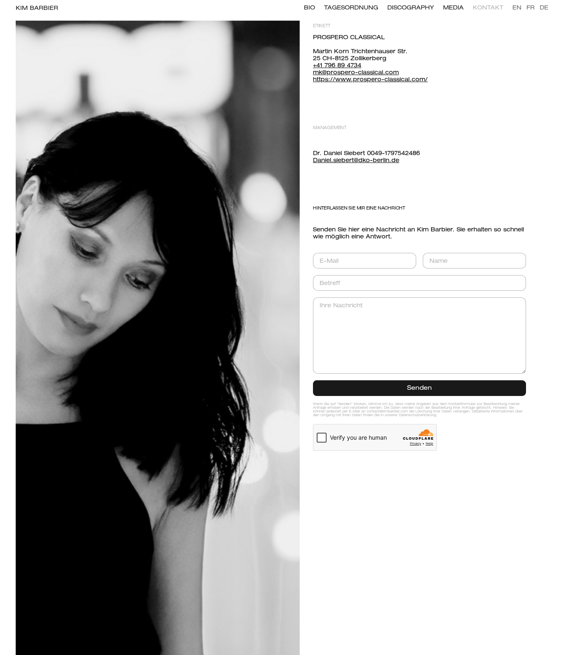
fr (530, 8)
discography (410, 8)
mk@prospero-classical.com (356, 72)
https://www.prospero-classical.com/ (370, 79)
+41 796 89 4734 (337, 65)
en (516, 8)
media (453, 8)
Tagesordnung (351, 8)
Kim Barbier (37, 8)
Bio (309, 8)
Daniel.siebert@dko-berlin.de (356, 160)
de (544, 8)
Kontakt (488, 8)
